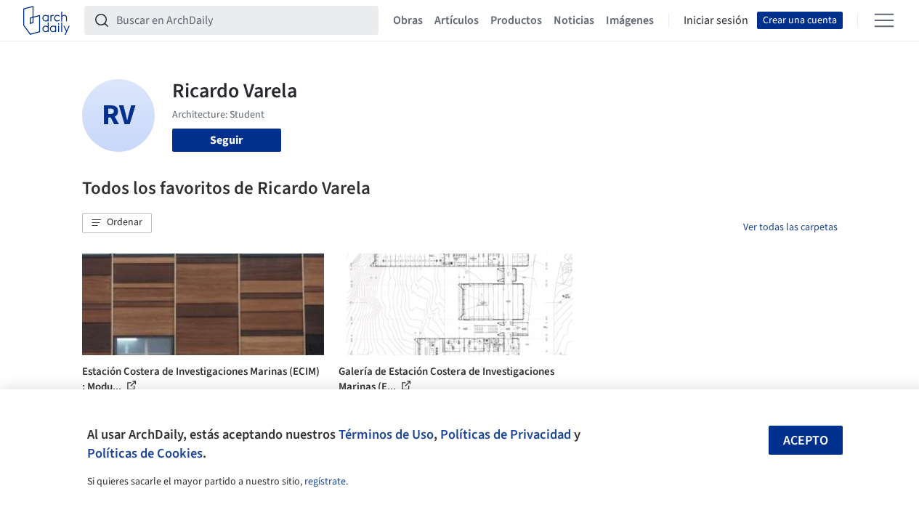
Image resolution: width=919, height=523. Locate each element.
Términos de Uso (386, 434)
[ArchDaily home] (46, 20)
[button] (117, 223)
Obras (408, 20)
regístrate (325, 481)
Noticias (574, 20)
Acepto (805, 440)
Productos (516, 20)
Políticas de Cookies (145, 453)
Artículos (456, 20)
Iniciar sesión (716, 20)
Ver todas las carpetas (790, 227)
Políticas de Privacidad (505, 434)
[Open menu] (884, 20)
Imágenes (630, 20)
